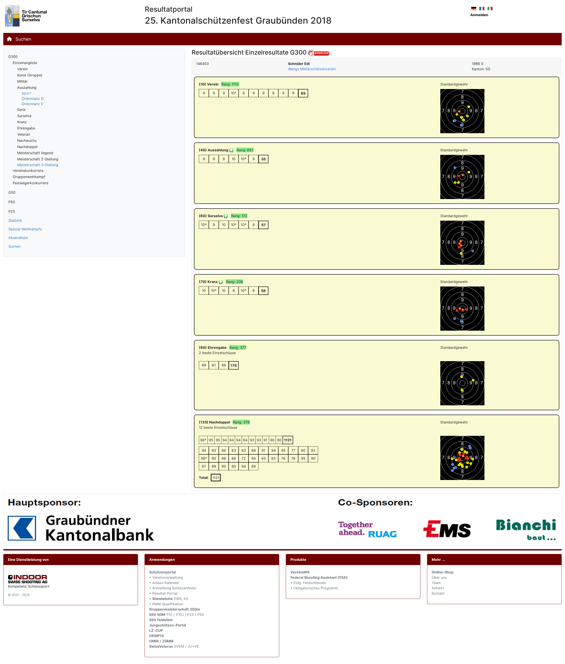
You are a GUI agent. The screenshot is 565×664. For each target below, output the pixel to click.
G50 (11, 192)
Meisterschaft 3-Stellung (37, 165)
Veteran (23, 134)
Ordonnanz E (32, 104)
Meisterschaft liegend (35, 153)
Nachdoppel (27, 146)
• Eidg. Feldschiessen (308, 583)
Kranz (22, 122)
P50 (11, 202)
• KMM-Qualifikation (166, 604)
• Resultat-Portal (163, 593)
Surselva (24, 116)
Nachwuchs (26, 140)
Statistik (15, 220)
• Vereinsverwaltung (166, 577)
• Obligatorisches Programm (314, 588)
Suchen (23, 39)
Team (436, 583)
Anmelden (479, 15)
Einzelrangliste (25, 63)
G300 (13, 56)
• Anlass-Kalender (164, 583)
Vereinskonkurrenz (28, 170)
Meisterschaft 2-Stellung (37, 159)
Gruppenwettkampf (29, 177)
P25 (11, 211)
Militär (22, 81)
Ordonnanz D (33, 98)
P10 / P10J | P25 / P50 (176, 614)
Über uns (439, 577)
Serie (21, 109)
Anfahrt (438, 588)
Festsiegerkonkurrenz (31, 183)
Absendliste (18, 237)
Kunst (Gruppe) (29, 75)
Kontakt (438, 593)
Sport (26, 93)
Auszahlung (26, 87)
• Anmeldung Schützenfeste (172, 588)
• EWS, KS (168, 598)
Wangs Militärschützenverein (312, 69)
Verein (22, 69)
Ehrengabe (26, 128)
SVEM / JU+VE (186, 646)
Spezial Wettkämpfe (25, 229)
